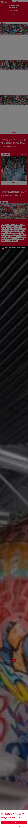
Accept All (14, 822)
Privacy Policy (18, 817)
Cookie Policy (4, 818)
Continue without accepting (14, 826)
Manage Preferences (5, 817)
